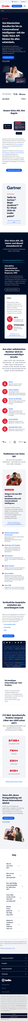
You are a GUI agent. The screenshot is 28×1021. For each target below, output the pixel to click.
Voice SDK (7, 585)
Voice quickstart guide (10, 624)
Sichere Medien (14, 390)
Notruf (11, 382)
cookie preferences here (21, 1005)
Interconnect (8, 555)
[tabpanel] (14, 303)
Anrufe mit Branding (15, 399)
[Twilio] (5, 6)
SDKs (5, 630)
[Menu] (24, 6)
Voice (2, 10)
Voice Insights (8, 573)
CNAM (11, 409)
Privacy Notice (12, 1008)
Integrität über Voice (15, 427)
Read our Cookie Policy (5, 1019)
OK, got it (14, 1014)
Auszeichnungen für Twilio (9, 948)
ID (9, 413)
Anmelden (23, 1)
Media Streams (9, 566)
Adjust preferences (14, 1016)
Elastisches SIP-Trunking (12, 545)
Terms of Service (6, 1010)
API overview (7, 627)
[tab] (6, 642)
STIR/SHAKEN (13, 419)
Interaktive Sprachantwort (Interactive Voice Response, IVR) (13, 152)
